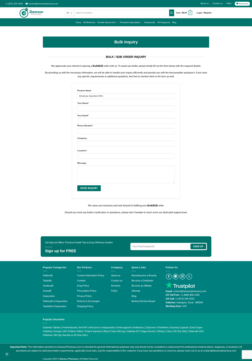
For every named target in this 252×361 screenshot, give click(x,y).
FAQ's (114, 291)
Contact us (217, 3)
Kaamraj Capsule (179, 327)
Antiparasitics (109, 327)
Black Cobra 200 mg (114, 331)
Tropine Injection (93, 331)
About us (205, 3)
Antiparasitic (149, 22)
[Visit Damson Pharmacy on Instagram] (182, 276)
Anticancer (94, 327)
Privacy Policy (84, 296)
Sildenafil (48, 275)
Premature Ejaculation (130, 22)
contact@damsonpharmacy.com (189, 291)
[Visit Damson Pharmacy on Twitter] (189, 276)
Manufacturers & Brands (144, 275)
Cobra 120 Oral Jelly (176, 331)
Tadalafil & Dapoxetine (54, 306)
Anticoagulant (124, 327)
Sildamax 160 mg (52, 335)
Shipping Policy (85, 306)
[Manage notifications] (7, 354)
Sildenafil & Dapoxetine (55, 301)
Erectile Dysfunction (106, 22)
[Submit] (171, 12)
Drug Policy (83, 285)
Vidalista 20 (132, 331)
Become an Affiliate (142, 285)
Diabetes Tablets (51, 327)
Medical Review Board (143, 301)
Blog (174, 22)
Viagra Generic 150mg (152, 331)
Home (78, 22)
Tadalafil (47, 280)
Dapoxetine (49, 296)
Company (82, 138)
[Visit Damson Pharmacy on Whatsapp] (175, 276)
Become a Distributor (142, 280)
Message (81, 163)
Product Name (84, 90)
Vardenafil (48, 285)
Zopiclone (151, 327)
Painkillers (163, 327)
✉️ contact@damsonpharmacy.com (41, 3)
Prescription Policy (86, 291)
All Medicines (89, 22)
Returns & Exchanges (88, 301)
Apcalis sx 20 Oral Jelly (75, 335)
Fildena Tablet (75, 331)
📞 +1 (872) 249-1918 (12, 3)
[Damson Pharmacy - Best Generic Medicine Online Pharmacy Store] (31, 12)
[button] (184, 13)
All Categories (163, 22)
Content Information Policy (90, 275)
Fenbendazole (69, 327)
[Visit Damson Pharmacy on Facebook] (169, 276)
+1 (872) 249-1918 (184, 298)
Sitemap (136, 291)
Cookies (81, 280)
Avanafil (47, 291)
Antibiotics (138, 327)
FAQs (228, 3)
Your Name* (83, 103)
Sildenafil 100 (196, 331)
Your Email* (83, 115)
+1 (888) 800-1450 (190, 295)
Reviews (115, 285)
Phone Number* (85, 125)
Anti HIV (83, 327)
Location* (82, 150)
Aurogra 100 (60, 331)
